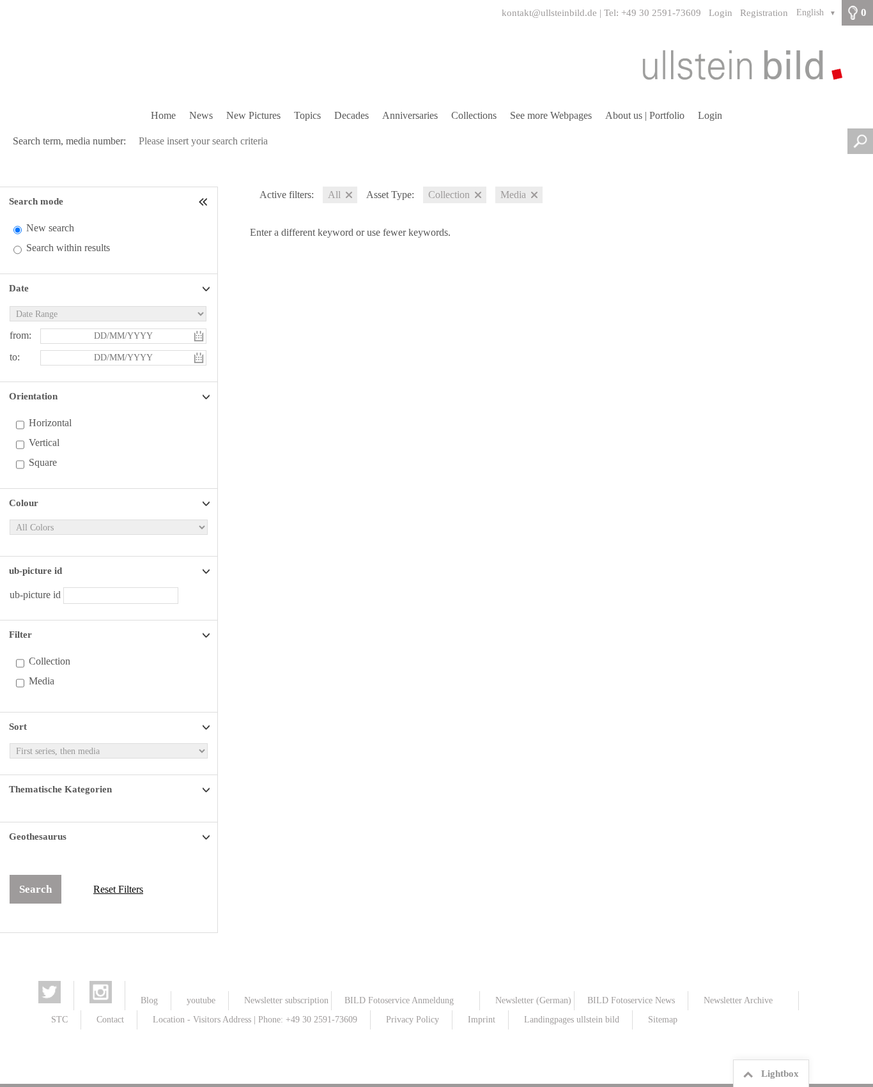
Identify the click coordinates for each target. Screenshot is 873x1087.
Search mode (36, 201)
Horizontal (50, 422)
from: (20, 335)
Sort (18, 726)
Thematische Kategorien (60, 789)
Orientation (33, 396)
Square (43, 462)
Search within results (68, 247)
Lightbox (780, 1073)
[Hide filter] (204, 201)
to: (15, 356)
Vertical (44, 442)
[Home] (436, 64)
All (334, 194)
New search (50, 227)
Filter (20, 634)
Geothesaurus (37, 836)
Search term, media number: (69, 140)
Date (19, 288)
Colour (23, 503)
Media (41, 680)
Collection (49, 661)
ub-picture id (35, 571)
